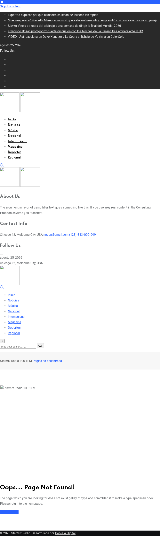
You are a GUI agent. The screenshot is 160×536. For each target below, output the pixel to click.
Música (13, 130)
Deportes (14, 152)
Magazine (15, 146)
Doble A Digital (65, 533)
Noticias (14, 125)
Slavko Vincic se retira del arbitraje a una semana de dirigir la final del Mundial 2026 (64, 26)
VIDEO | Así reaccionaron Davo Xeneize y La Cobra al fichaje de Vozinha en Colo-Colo (66, 37)
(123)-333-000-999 (82, 234)
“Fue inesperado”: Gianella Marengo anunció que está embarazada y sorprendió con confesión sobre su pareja (82, 20)
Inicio (12, 119)
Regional (14, 157)
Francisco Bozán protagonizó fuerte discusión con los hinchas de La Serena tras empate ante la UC (75, 31)
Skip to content (10, 6)
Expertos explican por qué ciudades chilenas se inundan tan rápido (53, 15)
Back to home (9, 512)
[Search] (2, 166)
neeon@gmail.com (56, 234)
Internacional (17, 141)
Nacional (14, 136)
